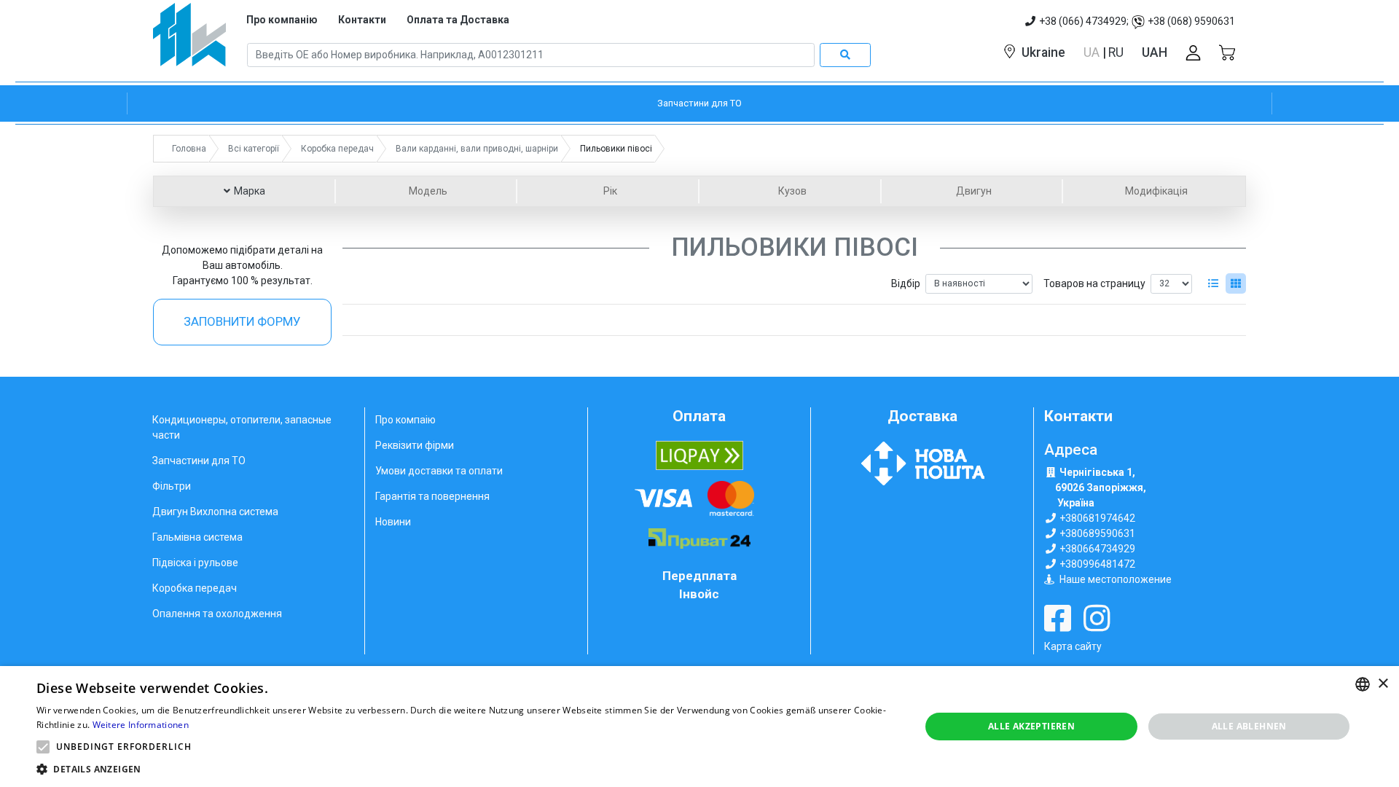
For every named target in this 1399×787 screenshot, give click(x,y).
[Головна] (189, 39)
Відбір (905, 283)
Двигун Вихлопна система (215, 511)
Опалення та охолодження (217, 613)
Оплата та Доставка (458, 20)
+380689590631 (1097, 533)
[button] (43, 746)
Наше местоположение (1115, 579)
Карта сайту (1073, 646)
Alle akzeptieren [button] (1031, 726)
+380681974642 (1097, 518)
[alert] (699, 726)
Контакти (362, 20)
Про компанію (282, 20)
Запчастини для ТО (199, 460)
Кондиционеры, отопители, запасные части (242, 427)
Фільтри (171, 486)
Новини (393, 522)
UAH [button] (1154, 52)
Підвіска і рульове (195, 562)
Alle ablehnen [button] (1249, 726)
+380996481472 (1097, 564)
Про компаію (405, 420)
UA (1092, 52)
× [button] (1382, 683)
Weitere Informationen (141, 725)
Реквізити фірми (414, 445)
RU (1116, 52)
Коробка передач (194, 588)
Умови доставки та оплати (439, 471)
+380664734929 (1097, 549)
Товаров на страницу (1094, 283)
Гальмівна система (197, 537)
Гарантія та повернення (432, 496)
